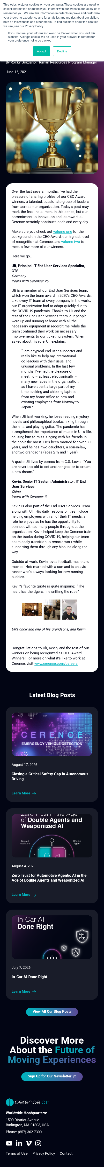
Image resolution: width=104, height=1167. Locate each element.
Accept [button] (41, 51)
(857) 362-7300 (30, 1132)
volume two (70, 242)
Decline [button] (62, 51)
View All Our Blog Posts (52, 1012)
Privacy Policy (43, 1154)
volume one (62, 232)
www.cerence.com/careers (56, 664)
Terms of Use (17, 1154)
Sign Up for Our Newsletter (50, 1076)
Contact (66, 1154)
